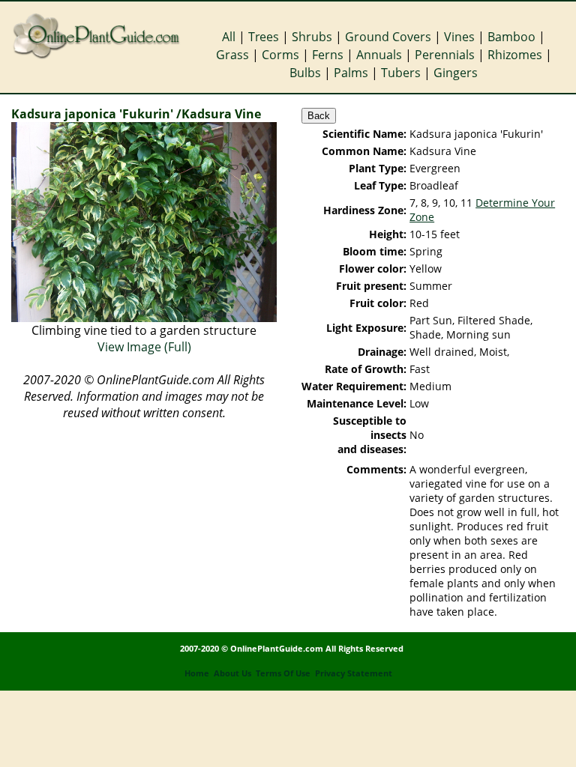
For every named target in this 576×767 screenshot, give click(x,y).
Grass (232, 54)
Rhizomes (515, 54)
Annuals (379, 54)
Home (196, 673)
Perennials (445, 54)
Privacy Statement (353, 673)
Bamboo (512, 36)
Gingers (456, 72)
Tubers (401, 72)
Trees (263, 36)
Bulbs (305, 72)
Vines (459, 36)
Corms (280, 54)
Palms (351, 72)
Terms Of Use (283, 673)
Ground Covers (388, 36)
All (229, 36)
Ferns (328, 54)
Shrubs (312, 36)
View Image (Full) (144, 347)
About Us (232, 673)
